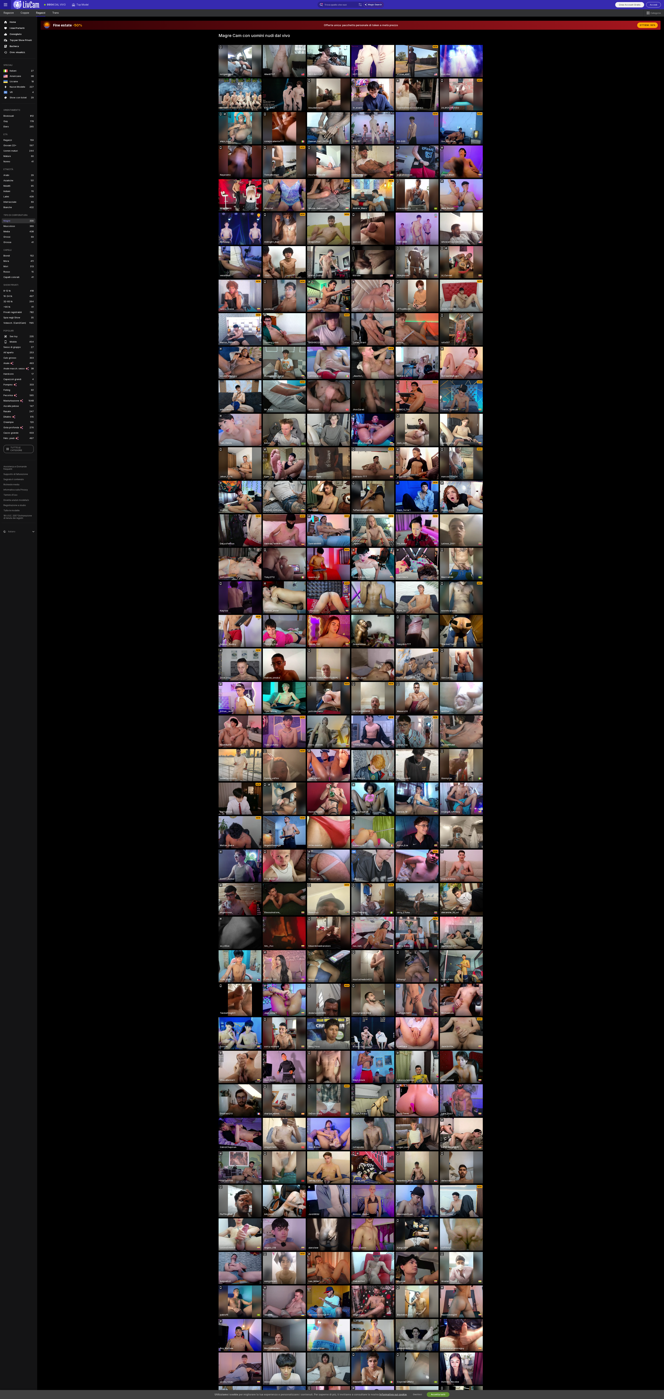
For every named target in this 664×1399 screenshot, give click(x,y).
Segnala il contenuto (13, 479)
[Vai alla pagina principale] (26, 4)
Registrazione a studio (14, 505)
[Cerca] (360, 4)
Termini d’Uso (10, 495)
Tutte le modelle (11, 510)
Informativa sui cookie (393, 1394)
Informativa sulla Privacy (15, 490)
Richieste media (11, 484)
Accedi (653, 4)
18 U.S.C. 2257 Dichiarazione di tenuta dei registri (17, 516)
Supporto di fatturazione (15, 474)
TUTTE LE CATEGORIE (16, 449)
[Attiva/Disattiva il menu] (5, 4)
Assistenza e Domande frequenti (15, 467)
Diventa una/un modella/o (16, 500)
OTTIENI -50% (647, 25)
